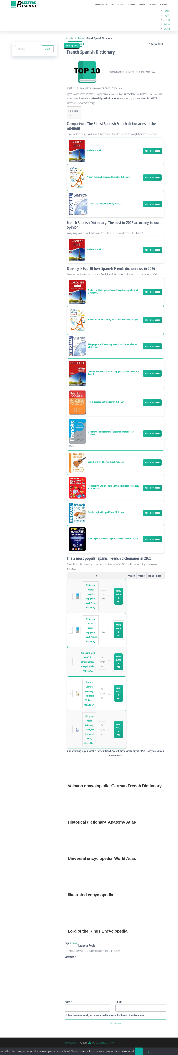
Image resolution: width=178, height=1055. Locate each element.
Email (118, 1001)
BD (113, 4)
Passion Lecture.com (72, 1042)
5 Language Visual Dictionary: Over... (105, 203)
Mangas (142, 4)
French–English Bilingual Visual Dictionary (106, 512)
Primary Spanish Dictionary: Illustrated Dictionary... (109, 177)
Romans (131, 4)
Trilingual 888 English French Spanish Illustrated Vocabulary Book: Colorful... (113, 487)
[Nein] (146, 1052)
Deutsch (167, 28)
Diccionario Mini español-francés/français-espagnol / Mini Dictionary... (113, 291)
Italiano (167, 24)
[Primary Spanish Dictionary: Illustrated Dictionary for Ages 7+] (77, 177)
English (163, 4)
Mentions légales (99, 1042)
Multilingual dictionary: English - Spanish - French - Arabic (113, 538)
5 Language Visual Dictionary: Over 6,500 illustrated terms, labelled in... (113, 345)
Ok (139, 1051)
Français (167, 10)
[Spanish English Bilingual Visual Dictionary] (77, 462)
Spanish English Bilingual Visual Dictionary (106, 462)
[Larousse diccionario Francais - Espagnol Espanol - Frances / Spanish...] (77, 373)
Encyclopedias (79, 38)
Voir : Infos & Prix (152, 151)
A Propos (110, 1042)
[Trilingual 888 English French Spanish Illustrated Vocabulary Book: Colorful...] (77, 487)
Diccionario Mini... (94, 150)
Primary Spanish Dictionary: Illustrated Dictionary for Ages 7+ (114, 319)
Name (68, 1001)
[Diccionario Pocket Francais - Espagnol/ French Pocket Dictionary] (77, 431)
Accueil (69, 38)
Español (167, 19)
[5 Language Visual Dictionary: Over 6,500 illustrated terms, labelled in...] (78, 204)
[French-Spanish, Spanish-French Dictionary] (77, 402)
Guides (153, 4)
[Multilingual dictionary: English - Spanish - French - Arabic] (77, 539)
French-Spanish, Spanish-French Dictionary (106, 402)
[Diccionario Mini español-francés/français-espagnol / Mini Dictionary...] (77, 151)
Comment (70, 956)
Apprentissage (101, 4)
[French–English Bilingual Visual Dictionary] (77, 512)
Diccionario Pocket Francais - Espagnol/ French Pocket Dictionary (111, 433)
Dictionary (74, 943)
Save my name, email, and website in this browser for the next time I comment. (106, 1015)
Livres (120, 4)
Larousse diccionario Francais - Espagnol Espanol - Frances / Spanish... (113, 373)
